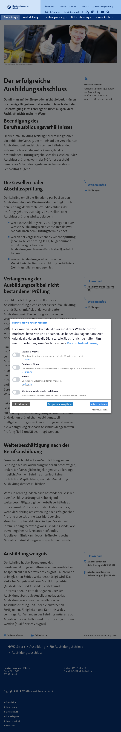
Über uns (49, 6)
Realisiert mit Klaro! (99, 409)
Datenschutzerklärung (82, 343)
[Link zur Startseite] (18, 7)
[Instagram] (92, 12)
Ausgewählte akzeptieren (60, 404)
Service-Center (104, 17)
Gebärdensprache (72, 12)
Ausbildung (10, 17)
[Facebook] (97, 12)
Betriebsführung (80, 17)
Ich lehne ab (21, 404)
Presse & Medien (68, 6)
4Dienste (27, 371)
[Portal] (87, 12)
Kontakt (86, 6)
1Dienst (26, 359)
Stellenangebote (103, 6)
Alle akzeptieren (99, 404)
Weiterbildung (31, 17)
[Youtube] (102, 12)
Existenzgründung (55, 17)
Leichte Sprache (52, 12)
